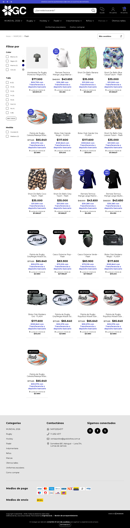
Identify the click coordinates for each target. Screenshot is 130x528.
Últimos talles (119, 21)
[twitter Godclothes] (11, 2)
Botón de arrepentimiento (66, 516)
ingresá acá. (47, 516)
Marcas (102, 21)
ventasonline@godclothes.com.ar (65, 439)
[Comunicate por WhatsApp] (126, 522)
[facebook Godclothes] (8, 2)
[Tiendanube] (116, 514)
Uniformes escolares (55, 27)
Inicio (8, 36)
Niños (89, 21)
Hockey (44, 21)
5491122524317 (56, 429)
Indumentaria (73, 21)
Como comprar (77, 27)
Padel (57, 21)
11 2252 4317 (55, 434)
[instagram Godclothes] (4, 2)
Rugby (30, 21)
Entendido (65, 525)
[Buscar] (93, 11)
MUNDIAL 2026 (12, 21)
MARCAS (17, 36)
